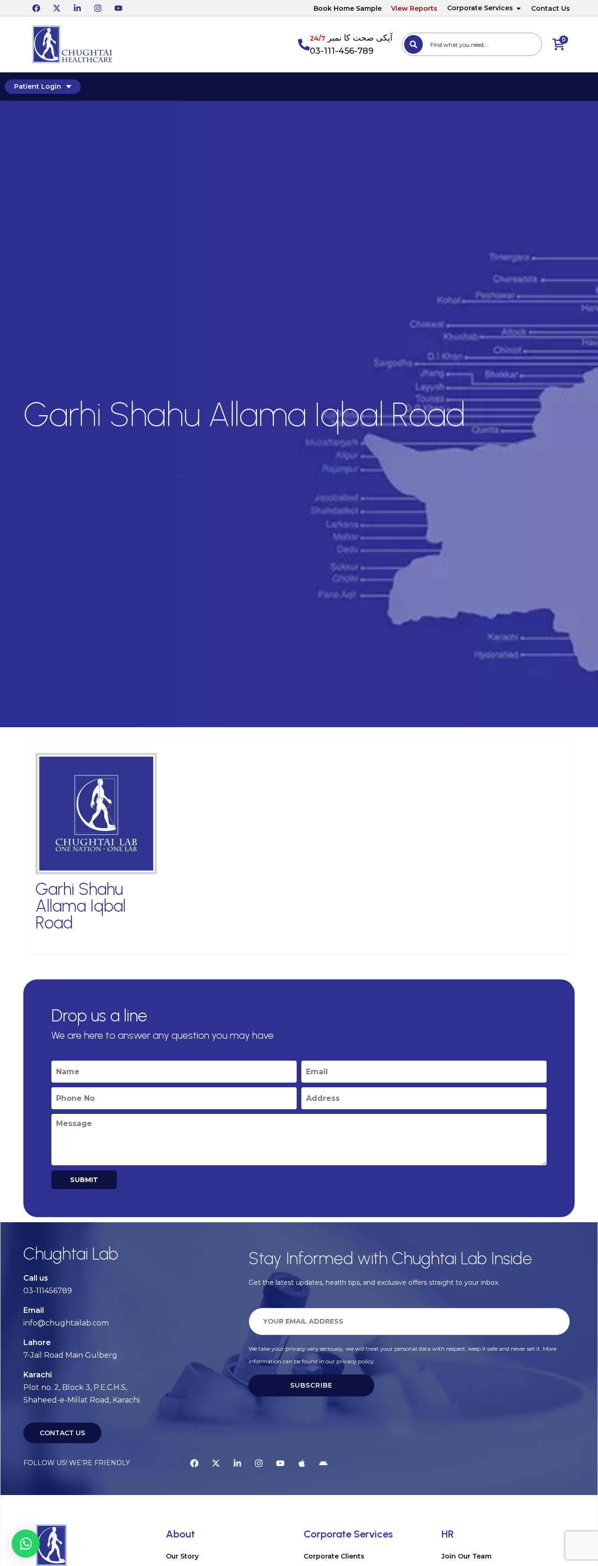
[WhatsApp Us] (26, 1544)
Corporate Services (480, 8)
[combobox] (472, 44)
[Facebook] (36, 8)
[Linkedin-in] (77, 8)
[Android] (323, 1463)
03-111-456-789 (342, 51)
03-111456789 (47, 1290)
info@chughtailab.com (66, 1322)
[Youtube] (118, 8)
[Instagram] (98, 8)
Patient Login (37, 86)
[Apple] (301, 1463)
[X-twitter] (56, 8)
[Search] (413, 44)
